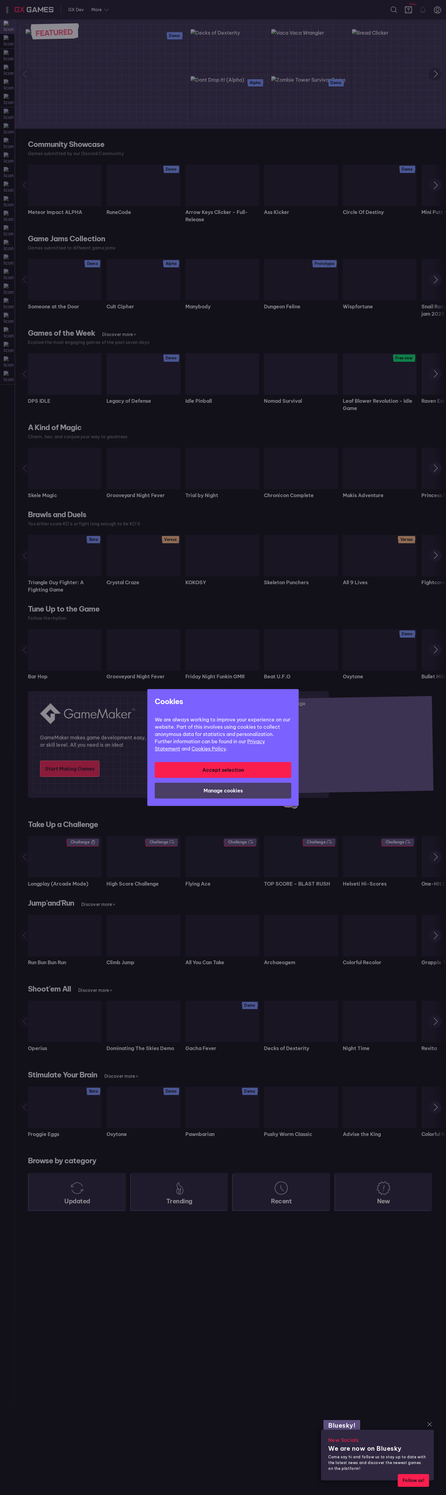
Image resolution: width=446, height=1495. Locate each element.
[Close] (429, 1424)
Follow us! (413, 1480)
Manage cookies (223, 791)
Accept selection (223, 770)
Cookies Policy (208, 749)
